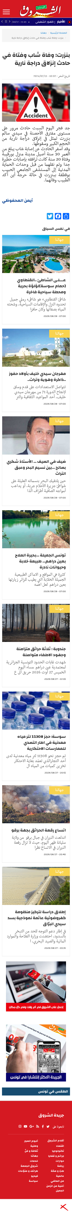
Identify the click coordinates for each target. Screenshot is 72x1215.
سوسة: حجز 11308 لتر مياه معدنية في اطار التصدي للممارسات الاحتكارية (41, 742)
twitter (48, 1126)
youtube (25, 1126)
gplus (31, 1126)
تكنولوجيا (58, 1151)
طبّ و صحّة (57, 1171)
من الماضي (57, 1181)
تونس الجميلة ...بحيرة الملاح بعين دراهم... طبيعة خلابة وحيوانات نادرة (40, 561)
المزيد (6, 12)
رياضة (60, 1166)
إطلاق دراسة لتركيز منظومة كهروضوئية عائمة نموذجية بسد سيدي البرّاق (37, 918)
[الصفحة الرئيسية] (40, 9)
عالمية (60, 1176)
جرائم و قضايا (56, 1156)
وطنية (34, 1146)
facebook (42, 1126)
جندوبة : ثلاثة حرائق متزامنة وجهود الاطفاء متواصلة (41, 652)
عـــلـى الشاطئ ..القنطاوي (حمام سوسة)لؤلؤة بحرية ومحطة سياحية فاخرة (41, 286)
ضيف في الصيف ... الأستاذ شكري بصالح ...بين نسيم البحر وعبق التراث (36, 467)
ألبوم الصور (31, 1141)
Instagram (20, 1126)
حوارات (60, 1161)
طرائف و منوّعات (28, 1171)
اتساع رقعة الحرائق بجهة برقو (38, 830)
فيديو (34, 1176)
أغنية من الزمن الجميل (55, 1188)
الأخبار (61, 22)
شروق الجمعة (29, 1166)
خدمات (34, 1161)
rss (37, 1126)
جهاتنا (44, 33)
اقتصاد (60, 1146)
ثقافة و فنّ (31, 1151)
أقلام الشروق (55, 1140)
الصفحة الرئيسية (58, 33)
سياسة (33, 1181)
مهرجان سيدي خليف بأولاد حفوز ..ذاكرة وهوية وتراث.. (37, 376)
